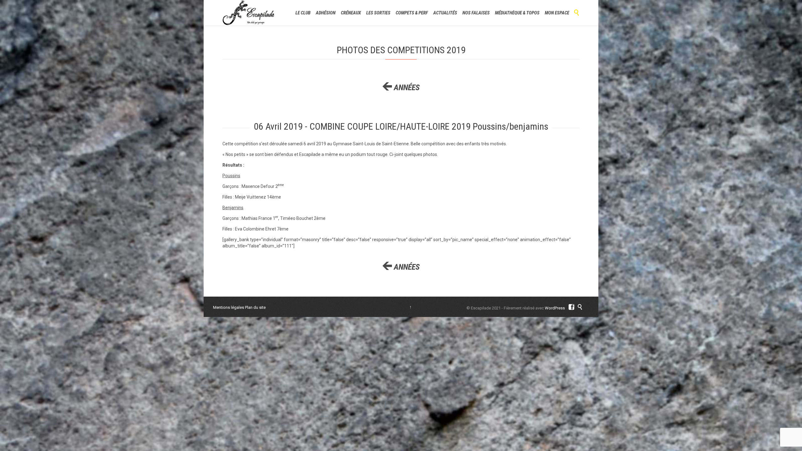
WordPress (555, 308)
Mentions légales (228, 307)
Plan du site (255, 307)
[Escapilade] (248, 13)
